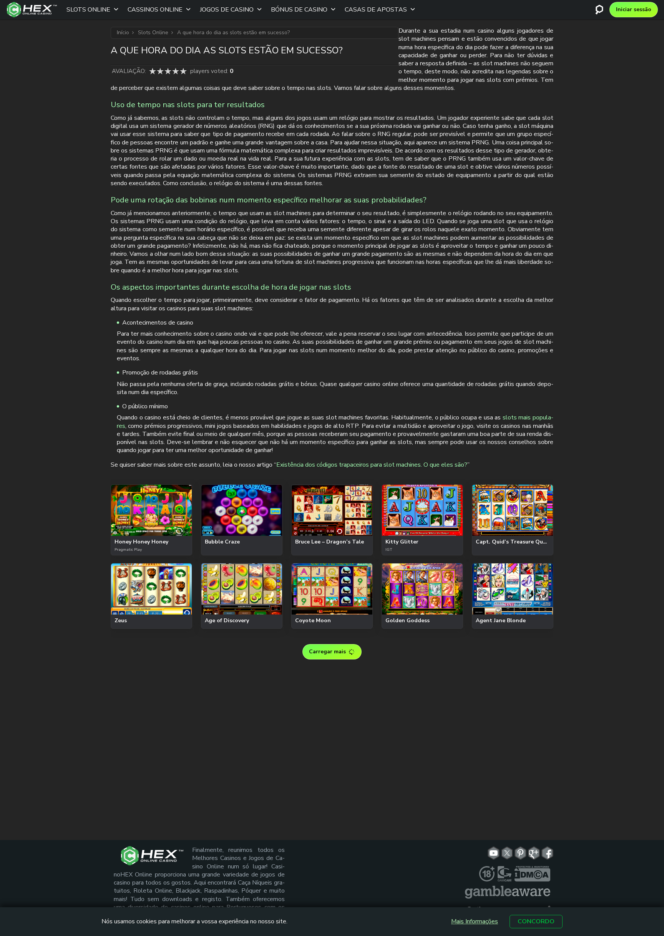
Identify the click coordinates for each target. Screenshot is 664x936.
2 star (160, 71)
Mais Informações (474, 922)
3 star (167, 71)
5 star (183, 71)
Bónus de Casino (299, 9)
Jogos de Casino (227, 9)
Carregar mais (327, 651)
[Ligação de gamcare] (504, 873)
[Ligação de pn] (520, 853)
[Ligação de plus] (487, 873)
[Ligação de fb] (547, 853)
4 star (175, 71)
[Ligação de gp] (534, 853)
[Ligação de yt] (494, 853)
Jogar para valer (151, 529)
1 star (152, 71)
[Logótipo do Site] (32, 9)
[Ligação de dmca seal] (532, 873)
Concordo (536, 921)
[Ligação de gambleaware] (507, 892)
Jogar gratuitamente (151, 509)
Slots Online (88, 9)
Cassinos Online (155, 9)
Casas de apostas (376, 9)
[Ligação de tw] (507, 853)
